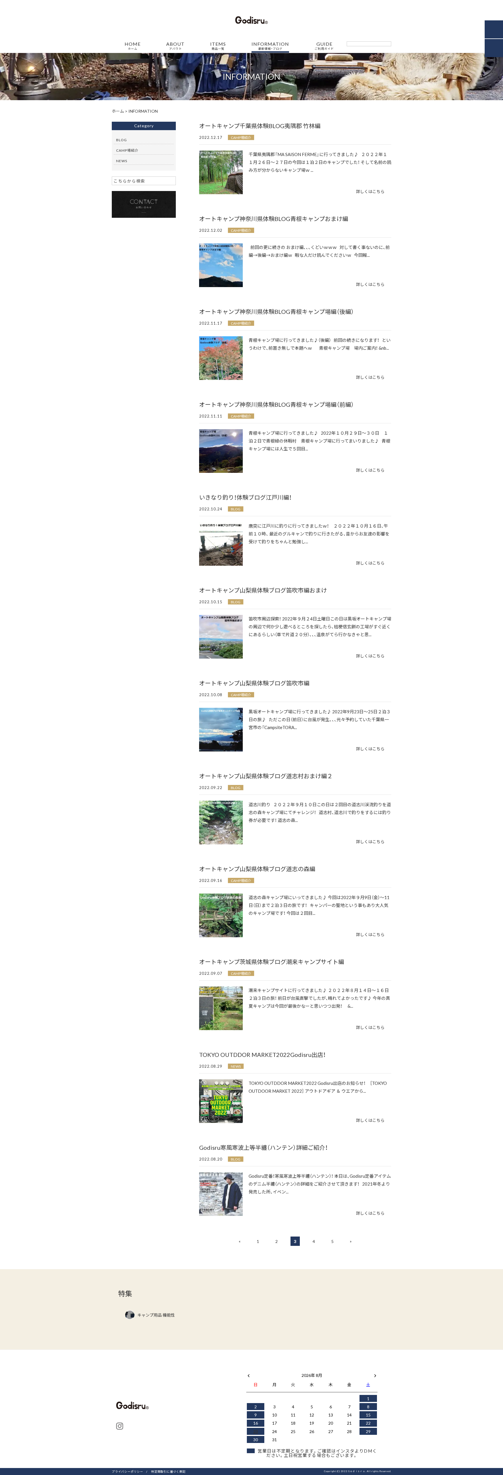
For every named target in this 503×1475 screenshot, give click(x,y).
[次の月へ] (375, 1374)
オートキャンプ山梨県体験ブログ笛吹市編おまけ (263, 590)
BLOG (235, 509)
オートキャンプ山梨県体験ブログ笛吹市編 (254, 683)
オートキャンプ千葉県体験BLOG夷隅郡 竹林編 (259, 125)
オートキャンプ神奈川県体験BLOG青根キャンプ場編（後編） (276, 311)
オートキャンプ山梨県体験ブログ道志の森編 (257, 868)
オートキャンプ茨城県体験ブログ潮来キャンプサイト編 (271, 961)
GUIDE (324, 46)
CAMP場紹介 (241, 137)
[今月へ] (274, 1369)
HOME (133, 46)
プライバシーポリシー (127, 1471)
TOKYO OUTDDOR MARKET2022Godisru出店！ (262, 1054)
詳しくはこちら (370, 191)
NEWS (236, 1066)
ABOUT (175, 46)
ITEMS (218, 46)
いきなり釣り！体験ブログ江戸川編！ (245, 497)
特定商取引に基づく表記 (168, 1471)
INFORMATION (270, 46)
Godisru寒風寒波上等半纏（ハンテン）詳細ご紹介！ (263, 1147)
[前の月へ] (248, 1374)
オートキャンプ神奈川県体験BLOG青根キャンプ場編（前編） (276, 404)
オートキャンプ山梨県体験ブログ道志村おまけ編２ (266, 776)
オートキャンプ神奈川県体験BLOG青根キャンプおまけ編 (273, 218)
